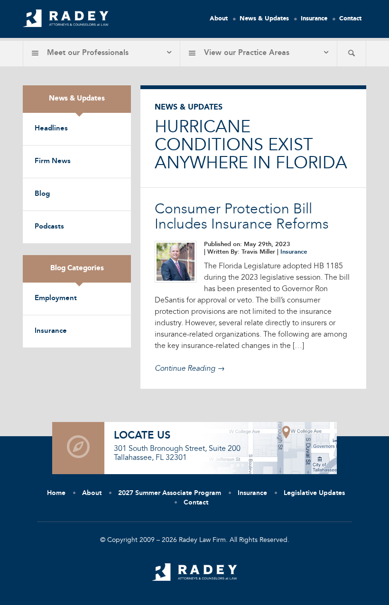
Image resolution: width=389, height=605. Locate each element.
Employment (56, 298)
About (219, 19)
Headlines (51, 128)
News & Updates (264, 19)
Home (56, 493)
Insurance (314, 19)
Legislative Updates (314, 493)
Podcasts (49, 226)
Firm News (53, 161)
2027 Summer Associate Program (169, 493)
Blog (42, 194)
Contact (350, 19)
